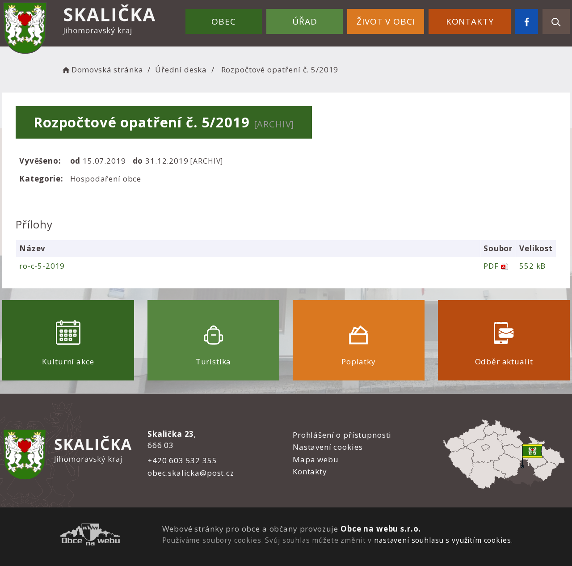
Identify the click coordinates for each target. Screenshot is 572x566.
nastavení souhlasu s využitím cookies (442, 540)
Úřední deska (181, 69)
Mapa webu (316, 459)
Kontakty (470, 21)
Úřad (304, 21)
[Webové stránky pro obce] (90, 536)
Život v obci (386, 21)
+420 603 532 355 (182, 460)
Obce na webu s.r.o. (381, 529)
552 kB (532, 266)
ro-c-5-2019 (42, 266)
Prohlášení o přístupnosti (342, 435)
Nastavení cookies (327, 447)
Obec (223, 21)
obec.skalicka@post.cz (190, 473)
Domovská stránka (107, 69)
